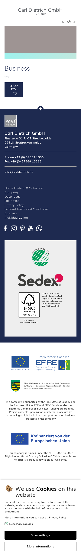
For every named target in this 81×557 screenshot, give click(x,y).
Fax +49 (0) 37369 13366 (23, 161)
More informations (40, 546)
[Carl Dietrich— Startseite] (40, 121)
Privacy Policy (14, 205)
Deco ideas (12, 196)
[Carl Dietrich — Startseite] (40, 11)
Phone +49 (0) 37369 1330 (24, 157)
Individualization (16, 217)
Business (11, 213)
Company (11, 192)
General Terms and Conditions (26, 209)
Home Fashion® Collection (24, 188)
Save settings (40, 535)
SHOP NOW (13, 87)
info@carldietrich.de (19, 172)
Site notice (12, 200)
